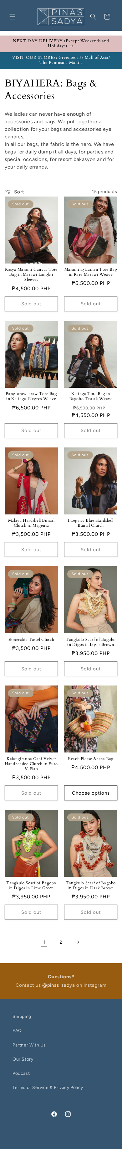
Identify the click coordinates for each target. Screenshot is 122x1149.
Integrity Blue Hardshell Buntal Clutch (91, 523)
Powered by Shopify (79, 1144)
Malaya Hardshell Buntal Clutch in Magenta (31, 523)
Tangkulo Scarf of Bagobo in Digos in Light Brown (91, 642)
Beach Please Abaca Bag (91, 759)
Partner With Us (29, 1045)
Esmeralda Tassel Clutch (31, 639)
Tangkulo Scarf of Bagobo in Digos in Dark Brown (91, 886)
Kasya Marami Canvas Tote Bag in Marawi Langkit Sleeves (31, 274)
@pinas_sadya (58, 985)
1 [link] (44, 942)
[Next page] (78, 942)
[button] (12, 17)
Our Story (23, 1059)
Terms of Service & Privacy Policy (48, 1087)
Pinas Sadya (50, 1144)
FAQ (17, 1030)
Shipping (22, 1016)
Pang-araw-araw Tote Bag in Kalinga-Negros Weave (31, 396)
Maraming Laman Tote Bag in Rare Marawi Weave (90, 272)
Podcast (21, 1073)
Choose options (91, 793)
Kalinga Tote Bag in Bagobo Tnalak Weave (91, 396)
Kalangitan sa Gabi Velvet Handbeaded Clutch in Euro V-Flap (31, 764)
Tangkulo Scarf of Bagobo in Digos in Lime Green (31, 886)
